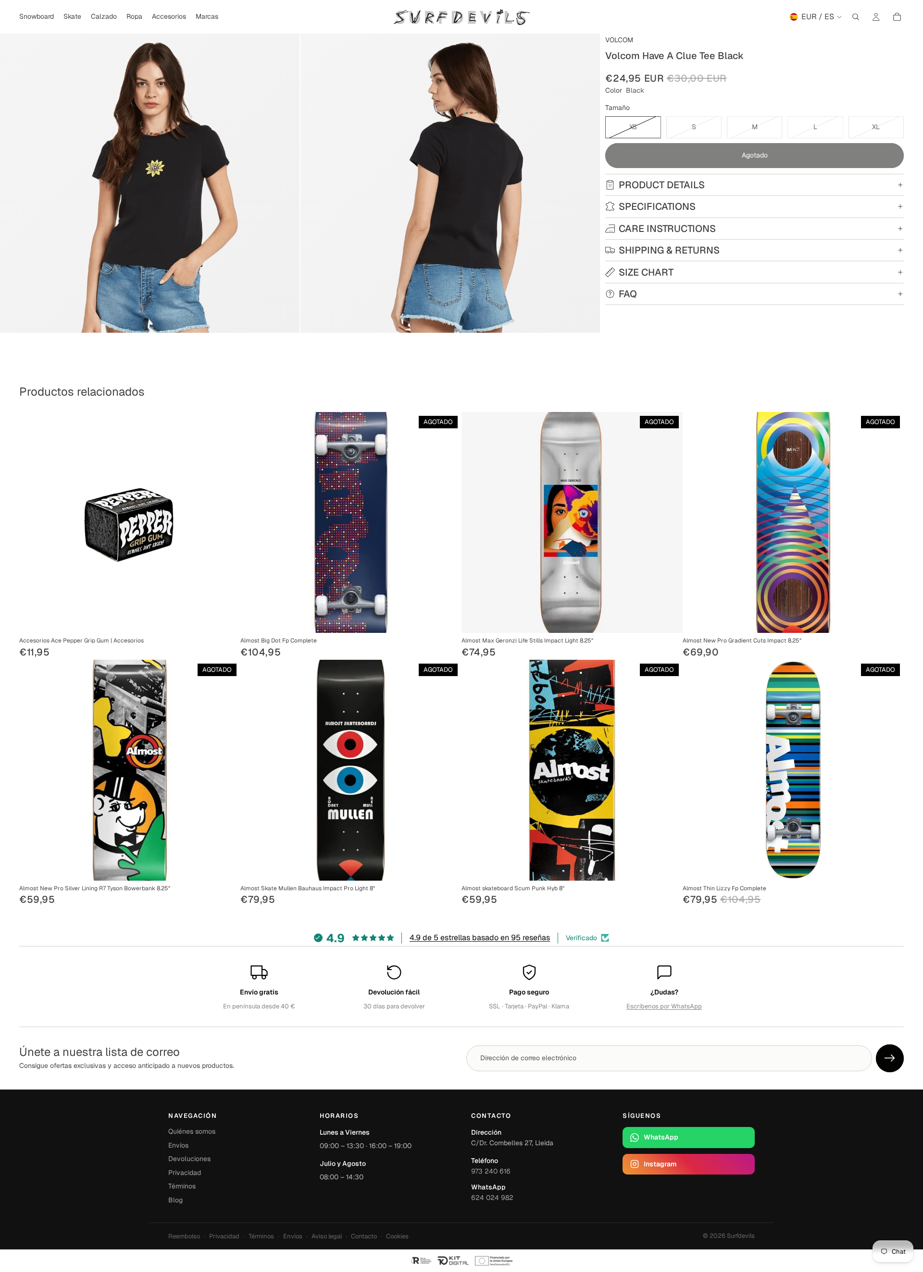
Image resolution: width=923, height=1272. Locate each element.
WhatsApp (661, 1137)
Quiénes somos (191, 1131)
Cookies (397, 1236)
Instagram (660, 1164)
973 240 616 (491, 1171)
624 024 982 (492, 1197)
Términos (182, 1186)
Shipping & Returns (669, 250)
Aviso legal (327, 1236)
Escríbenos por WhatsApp (664, 1006)
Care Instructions (667, 228)
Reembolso (184, 1236)
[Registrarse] (890, 1058)
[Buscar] (855, 16)
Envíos (178, 1145)
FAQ (628, 294)
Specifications (657, 206)
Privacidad (184, 1172)
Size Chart (646, 272)
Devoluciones (189, 1158)
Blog (175, 1200)
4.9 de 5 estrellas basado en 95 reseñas (480, 938)
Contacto (364, 1236)
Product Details (662, 185)
